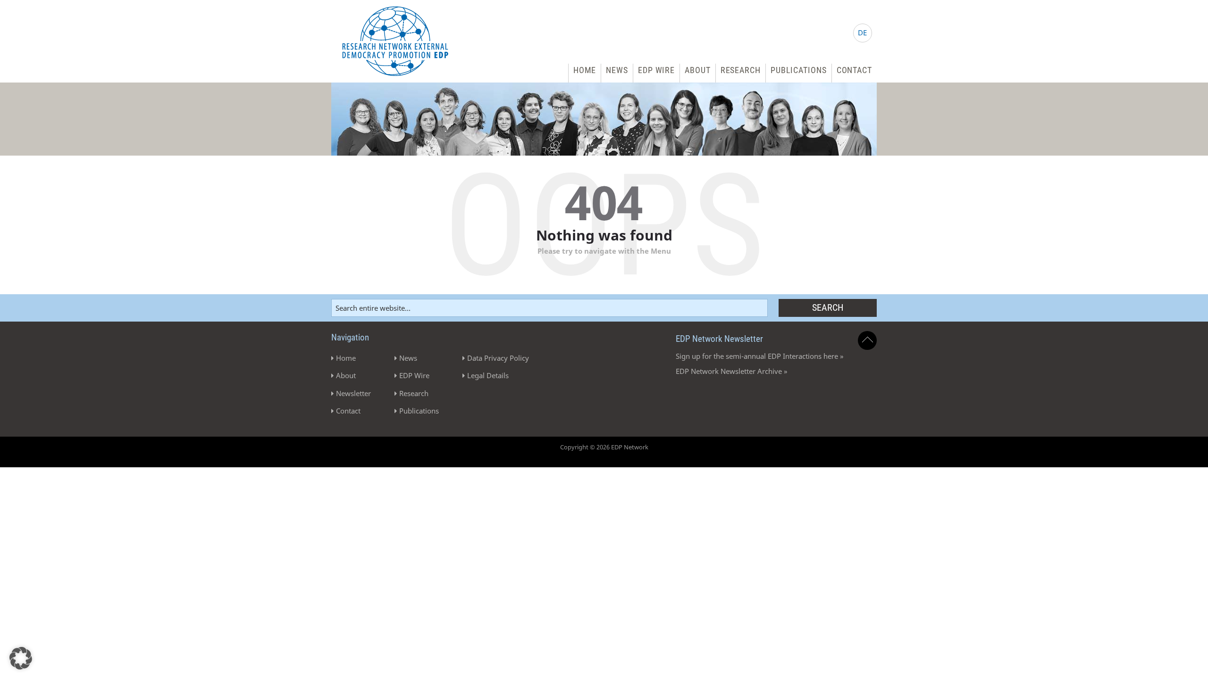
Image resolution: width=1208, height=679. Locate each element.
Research (741, 70)
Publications (799, 70)
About (698, 70)
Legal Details (488, 375)
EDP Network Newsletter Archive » (732, 371)
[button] (21, 658)
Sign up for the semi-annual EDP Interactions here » (760, 356)
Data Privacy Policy (498, 358)
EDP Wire (656, 70)
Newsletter (353, 393)
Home (584, 70)
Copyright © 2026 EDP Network (604, 447)
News (617, 70)
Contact (854, 70)
